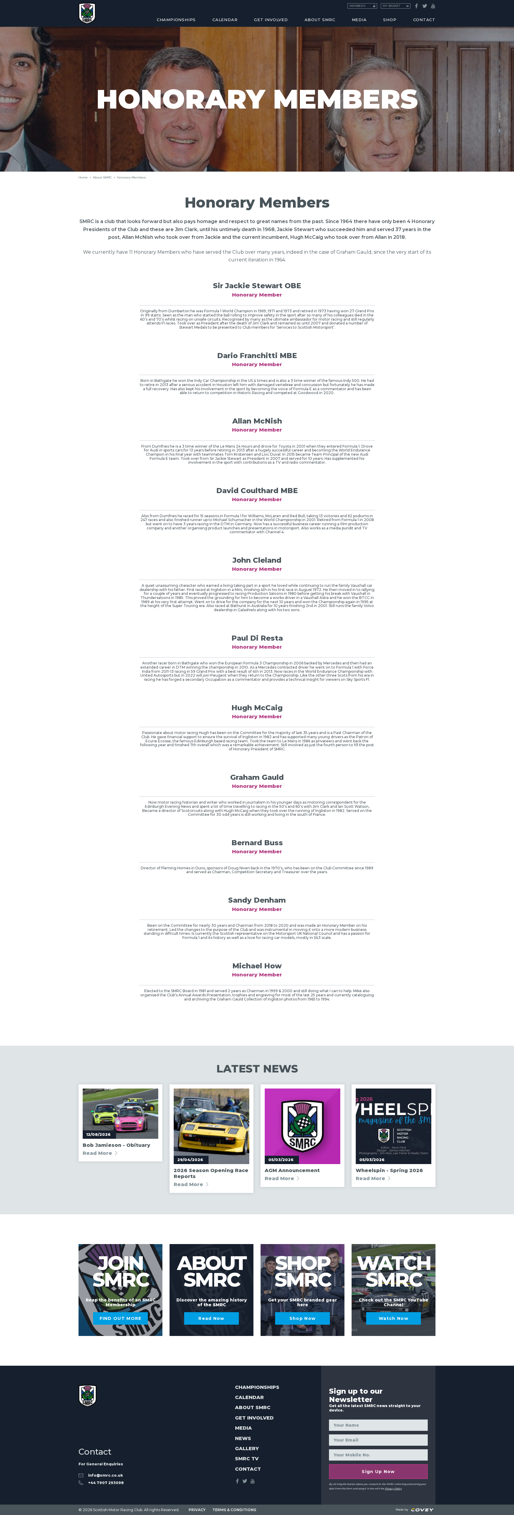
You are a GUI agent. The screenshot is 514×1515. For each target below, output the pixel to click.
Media (243, 1428)
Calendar (249, 1397)
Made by (402, 1509)
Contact (248, 1469)
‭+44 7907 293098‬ (106, 1483)
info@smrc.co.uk (105, 1475)
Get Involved (271, 19)
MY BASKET (391, 6)
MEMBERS (357, 6)
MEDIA (359, 19)
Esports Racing (223, 11)
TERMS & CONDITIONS (234, 1510)
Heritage (90, 11)
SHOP (389, 19)
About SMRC (320, 19)
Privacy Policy (393, 1488)
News (243, 1438)
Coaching (91, 11)
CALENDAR (224, 19)
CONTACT (424, 19)
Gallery (247, 1448)
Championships (257, 1387)
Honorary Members (352, 11)
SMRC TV (246, 1458)
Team (209, 11)
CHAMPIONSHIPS (176, 19)
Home (83, 177)
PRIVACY (197, 1510)
